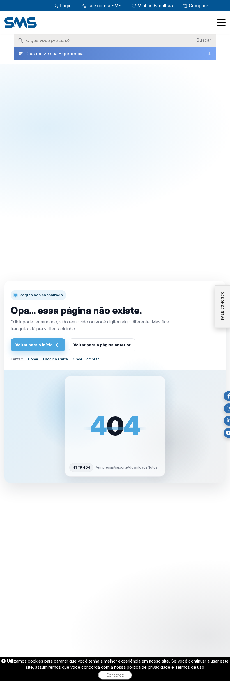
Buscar (204, 40)
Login (66, 5)
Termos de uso (189, 667)
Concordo (115, 675)
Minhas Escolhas (155, 5)
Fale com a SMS (104, 5)
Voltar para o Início (34, 344)
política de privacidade (148, 667)
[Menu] (221, 22)
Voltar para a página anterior (102, 344)
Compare (198, 5)
